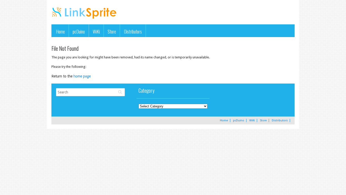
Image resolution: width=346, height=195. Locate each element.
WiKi (96, 31)
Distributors (133, 31)
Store (112, 31)
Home (60, 31)
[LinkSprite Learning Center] (84, 19)
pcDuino (79, 31)
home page (82, 76)
